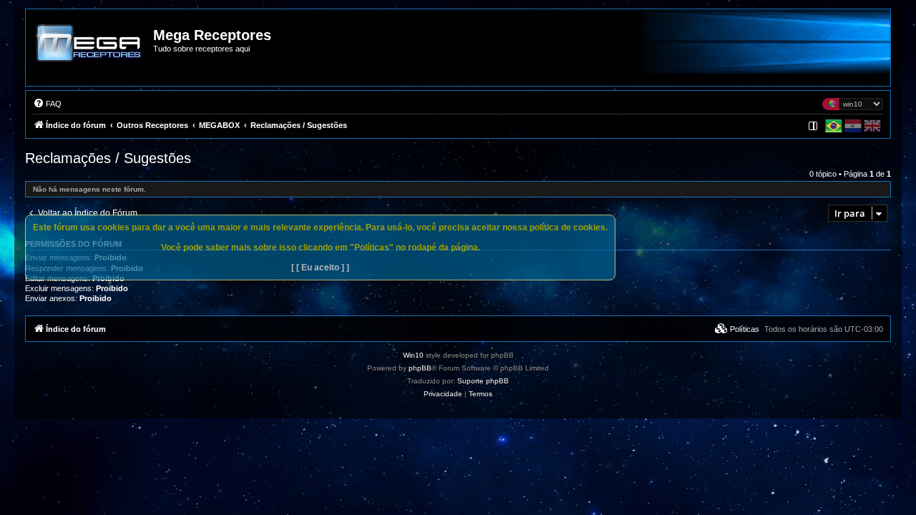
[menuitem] (47, 103)
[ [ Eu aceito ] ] (320, 268)
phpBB (420, 368)
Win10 (413, 355)
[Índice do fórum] (90, 53)
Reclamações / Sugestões (108, 158)
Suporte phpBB (483, 381)
